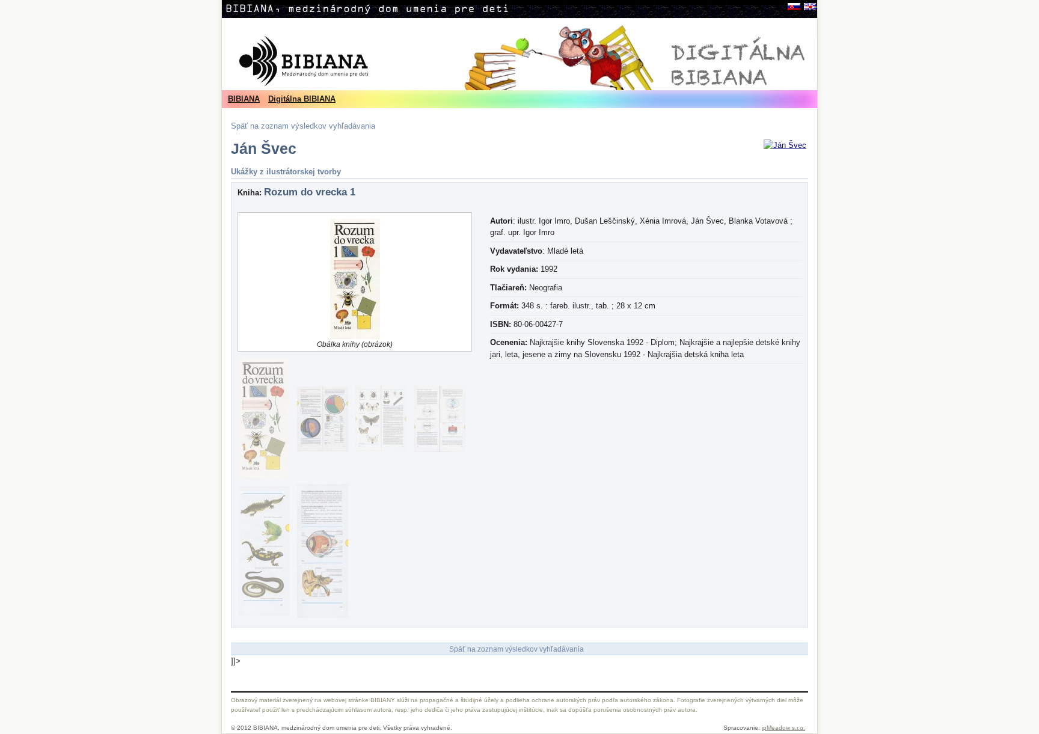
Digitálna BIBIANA (302, 98)
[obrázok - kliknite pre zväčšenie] (785, 145)
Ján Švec (263, 149)
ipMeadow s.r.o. (783, 727)
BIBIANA (244, 98)
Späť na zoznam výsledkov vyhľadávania (303, 125)
